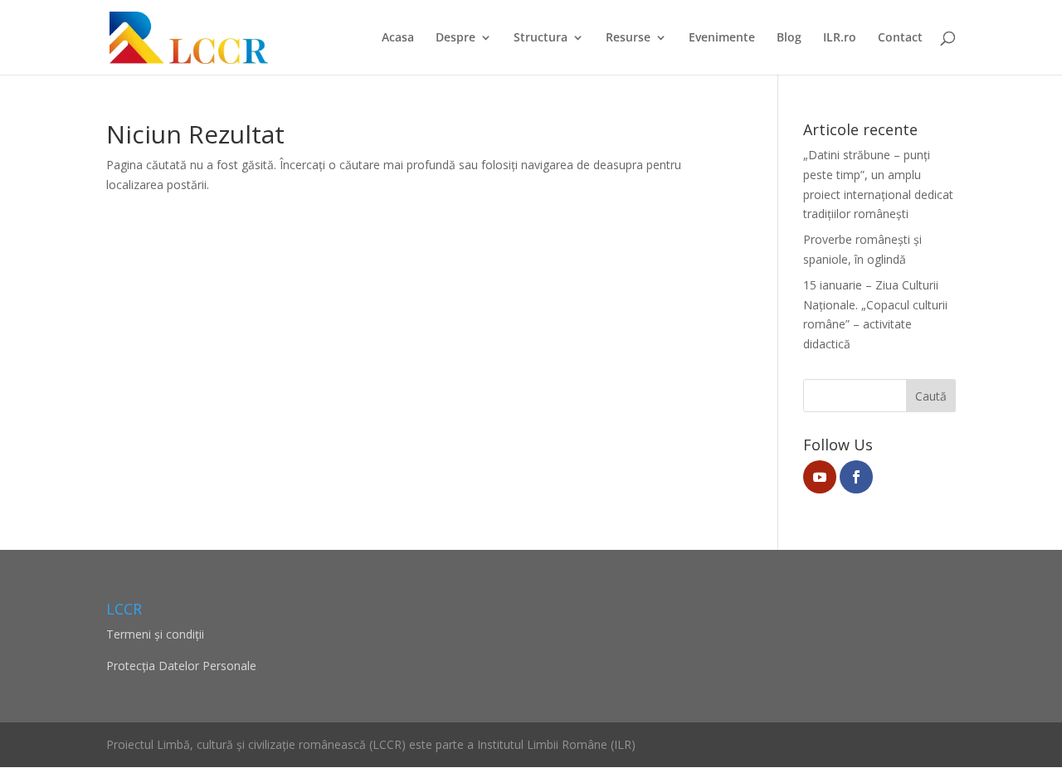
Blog (789, 38)
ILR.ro (839, 38)
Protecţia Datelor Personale (181, 665)
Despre (455, 38)
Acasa (398, 38)
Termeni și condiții (155, 634)
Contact (900, 38)
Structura (541, 38)
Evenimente (722, 38)
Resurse (628, 38)
